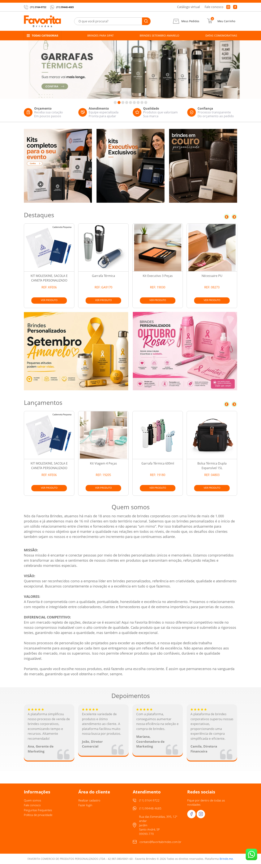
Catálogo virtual (188, 7)
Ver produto (49, 300)
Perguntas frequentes (38, 810)
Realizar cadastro (89, 800)
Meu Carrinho (226, 21)
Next (234, 217)
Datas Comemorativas (221, 35)
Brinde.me (226, 859)
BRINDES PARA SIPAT (100, 35)
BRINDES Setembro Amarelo (159, 35)
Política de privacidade (38, 815)
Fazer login (85, 805)
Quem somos (32, 800)
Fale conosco (214, 7)
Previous (226, 217)
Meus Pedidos (190, 21)
